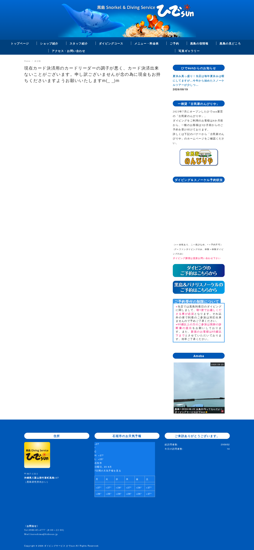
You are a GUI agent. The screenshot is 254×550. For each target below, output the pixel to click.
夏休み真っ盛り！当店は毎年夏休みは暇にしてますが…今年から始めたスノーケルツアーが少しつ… (198, 80)
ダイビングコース (111, 43)
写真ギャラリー (189, 51)
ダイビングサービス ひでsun (59, 545)
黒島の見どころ (230, 43)
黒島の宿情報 (199, 43)
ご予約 (174, 43)
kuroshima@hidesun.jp (44, 534)
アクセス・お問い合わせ (68, 51)
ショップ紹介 (49, 43)
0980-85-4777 (37, 530)
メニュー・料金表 (146, 43)
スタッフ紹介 (79, 43)
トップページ (20, 43)
